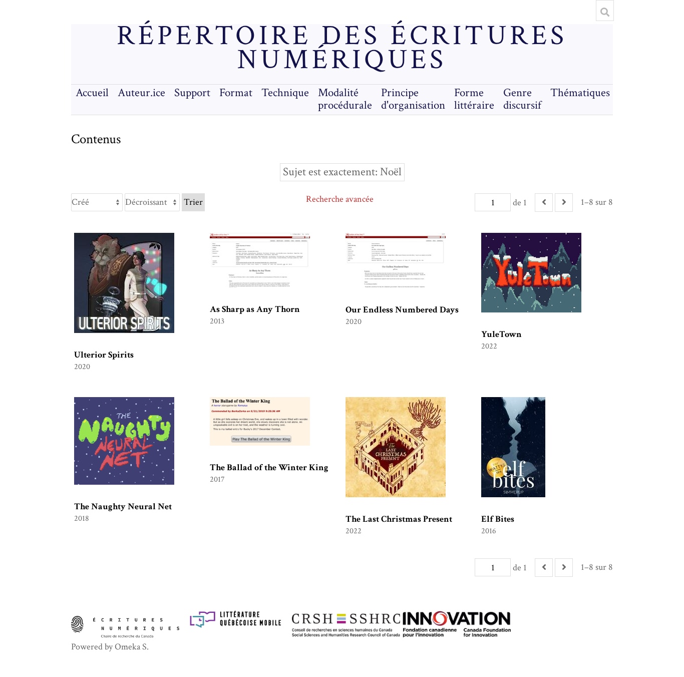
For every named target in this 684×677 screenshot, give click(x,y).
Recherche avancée (340, 199)
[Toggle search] (605, 12)
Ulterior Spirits (104, 355)
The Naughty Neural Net (123, 506)
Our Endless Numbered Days (402, 309)
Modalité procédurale (345, 99)
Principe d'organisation (413, 99)
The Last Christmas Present (399, 519)
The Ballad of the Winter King (269, 467)
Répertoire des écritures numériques (342, 48)
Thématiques (580, 93)
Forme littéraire (474, 99)
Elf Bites (497, 519)
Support (192, 93)
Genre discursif (522, 99)
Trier (193, 202)
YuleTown (501, 334)
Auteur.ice (141, 93)
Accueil (92, 93)
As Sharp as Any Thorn (255, 309)
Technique (285, 93)
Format (235, 93)
